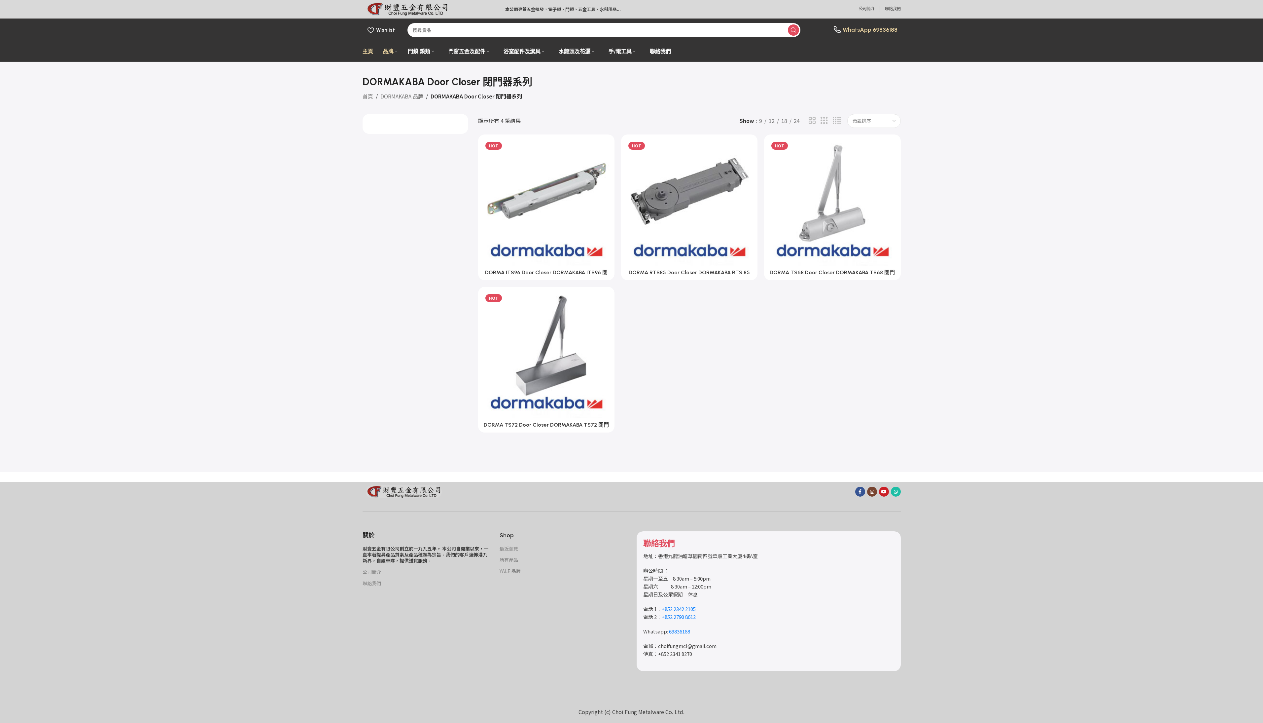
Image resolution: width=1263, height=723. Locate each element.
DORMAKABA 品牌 (401, 96)
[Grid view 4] (837, 121)
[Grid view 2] (812, 121)
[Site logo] (407, 8)
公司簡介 (372, 571)
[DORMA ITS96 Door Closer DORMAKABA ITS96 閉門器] (546, 202)
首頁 (368, 96)
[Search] (793, 30)
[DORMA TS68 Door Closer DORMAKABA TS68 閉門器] (832, 202)
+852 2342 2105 (679, 608)
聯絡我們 (372, 583)
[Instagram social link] (872, 492)
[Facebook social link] (860, 492)
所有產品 (509, 559)
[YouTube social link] (884, 492)
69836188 (885, 29)
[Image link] (404, 491)
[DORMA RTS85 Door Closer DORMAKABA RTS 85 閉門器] (689, 202)
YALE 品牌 (510, 571)
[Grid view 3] (824, 121)
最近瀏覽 (509, 548)
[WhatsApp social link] (896, 492)
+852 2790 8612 (679, 616)
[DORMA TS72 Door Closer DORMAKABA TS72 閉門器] (546, 355)
